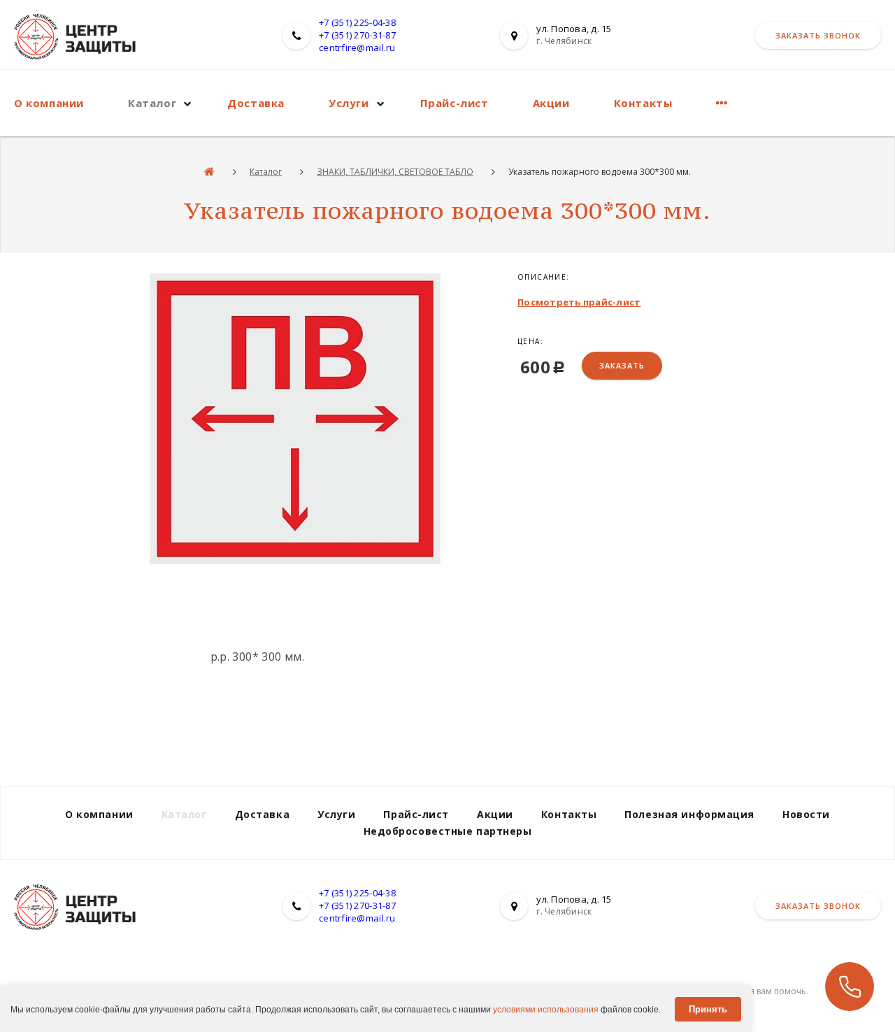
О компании (49, 103)
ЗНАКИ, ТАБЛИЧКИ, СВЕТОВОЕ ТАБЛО (395, 172)
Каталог (152, 103)
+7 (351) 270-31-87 (357, 35)
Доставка (256, 103)
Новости (806, 814)
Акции (551, 103)
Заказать (622, 365)
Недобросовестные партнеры (448, 831)
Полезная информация (689, 814)
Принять (708, 1009)
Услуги (349, 103)
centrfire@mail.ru (357, 47)
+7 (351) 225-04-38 (357, 22)
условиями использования (546, 1010)
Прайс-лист (454, 103)
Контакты (643, 103)
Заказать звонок (818, 35)
